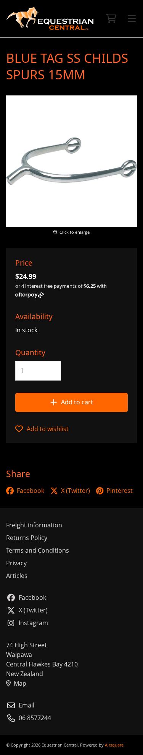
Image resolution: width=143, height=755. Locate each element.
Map (20, 683)
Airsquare (114, 745)
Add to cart (77, 402)
